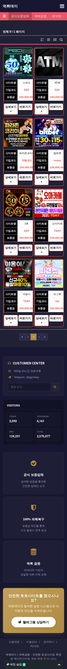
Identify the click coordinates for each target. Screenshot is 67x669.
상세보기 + (10, 109)
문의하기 (49, 641)
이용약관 (14, 641)
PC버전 (34, 646)
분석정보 (58, 16)
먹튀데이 (10, 6)
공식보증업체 (20, 16)
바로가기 (25, 106)
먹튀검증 (41, 16)
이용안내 (31, 641)
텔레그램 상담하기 (36, 622)
